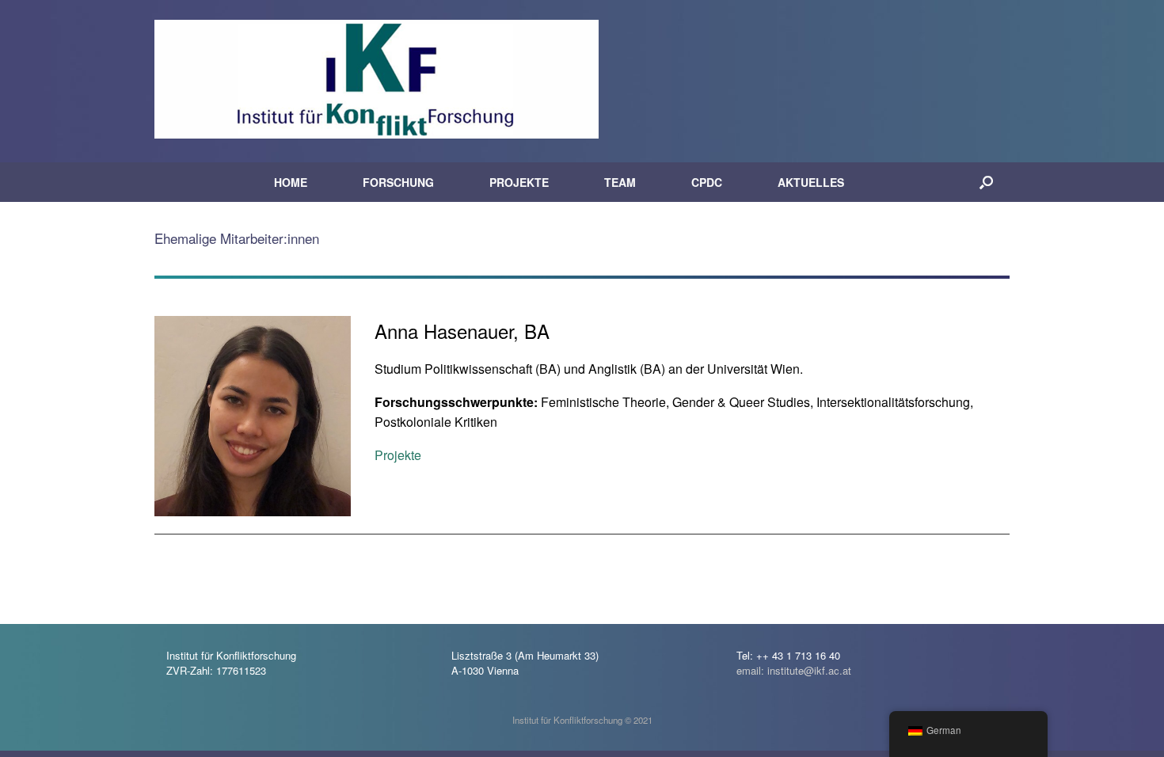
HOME (290, 182)
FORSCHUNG (398, 182)
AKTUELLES (811, 182)
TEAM (620, 182)
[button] (986, 182)
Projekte (398, 455)
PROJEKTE (519, 182)
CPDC (706, 182)
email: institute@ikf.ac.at (793, 670)
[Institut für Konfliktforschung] (376, 79)
